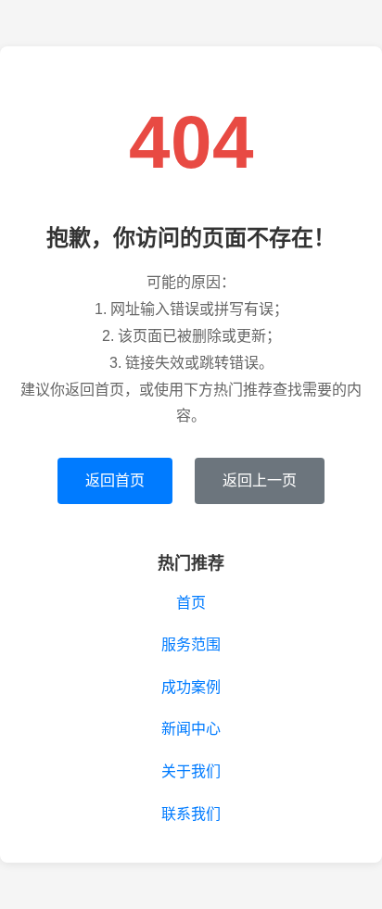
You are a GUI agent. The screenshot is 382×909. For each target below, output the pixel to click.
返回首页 (115, 480)
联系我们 (191, 814)
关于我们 (191, 771)
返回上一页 (260, 480)
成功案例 (191, 687)
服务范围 (191, 644)
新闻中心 (191, 729)
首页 (191, 603)
